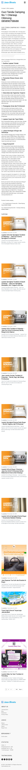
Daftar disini (4, 736)
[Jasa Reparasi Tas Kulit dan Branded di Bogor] (14, 560)
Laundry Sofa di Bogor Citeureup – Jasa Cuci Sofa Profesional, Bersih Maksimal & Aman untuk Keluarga (12, 471)
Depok (2, 726)
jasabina (12, 8)
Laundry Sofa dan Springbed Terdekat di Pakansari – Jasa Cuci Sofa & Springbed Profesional (13, 236)
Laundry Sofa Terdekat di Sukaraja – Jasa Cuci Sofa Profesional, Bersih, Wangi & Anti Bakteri (12, 330)
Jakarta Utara (4, 724)
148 (16, 689)
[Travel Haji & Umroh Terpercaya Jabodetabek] (14, 598)
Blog (2, 711)
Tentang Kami (4, 709)
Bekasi (3, 723)
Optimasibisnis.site (5, 766)
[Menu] (25, 2)
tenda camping (9, 200)
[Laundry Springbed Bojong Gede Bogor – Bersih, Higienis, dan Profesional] (14, 411)
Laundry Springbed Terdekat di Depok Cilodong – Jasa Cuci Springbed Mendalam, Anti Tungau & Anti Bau (13, 283)
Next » (20, 689)
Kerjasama (3, 712)
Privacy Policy (4, 714)
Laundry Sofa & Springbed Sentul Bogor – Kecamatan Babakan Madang (13, 517)
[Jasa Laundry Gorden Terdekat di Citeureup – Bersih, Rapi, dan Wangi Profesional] (14, 364)
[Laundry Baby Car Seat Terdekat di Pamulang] (14, 654)
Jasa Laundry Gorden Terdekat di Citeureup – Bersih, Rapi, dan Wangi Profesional (12, 377)
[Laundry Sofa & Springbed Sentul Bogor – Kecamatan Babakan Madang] (14, 505)
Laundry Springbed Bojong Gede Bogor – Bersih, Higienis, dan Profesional (13, 423)
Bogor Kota (4, 728)
